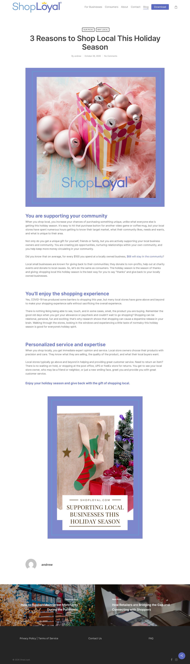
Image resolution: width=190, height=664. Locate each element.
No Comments (110, 56)
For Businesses (93, 6)
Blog (146, 6)
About (124, 6)
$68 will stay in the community (145, 256)
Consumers (111, 6)
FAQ (151, 638)
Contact (135, 6)
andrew (77, 56)
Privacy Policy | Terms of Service (39, 638)
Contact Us (95, 638)
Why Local (102, 29)
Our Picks (88, 29)
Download (160, 6)
